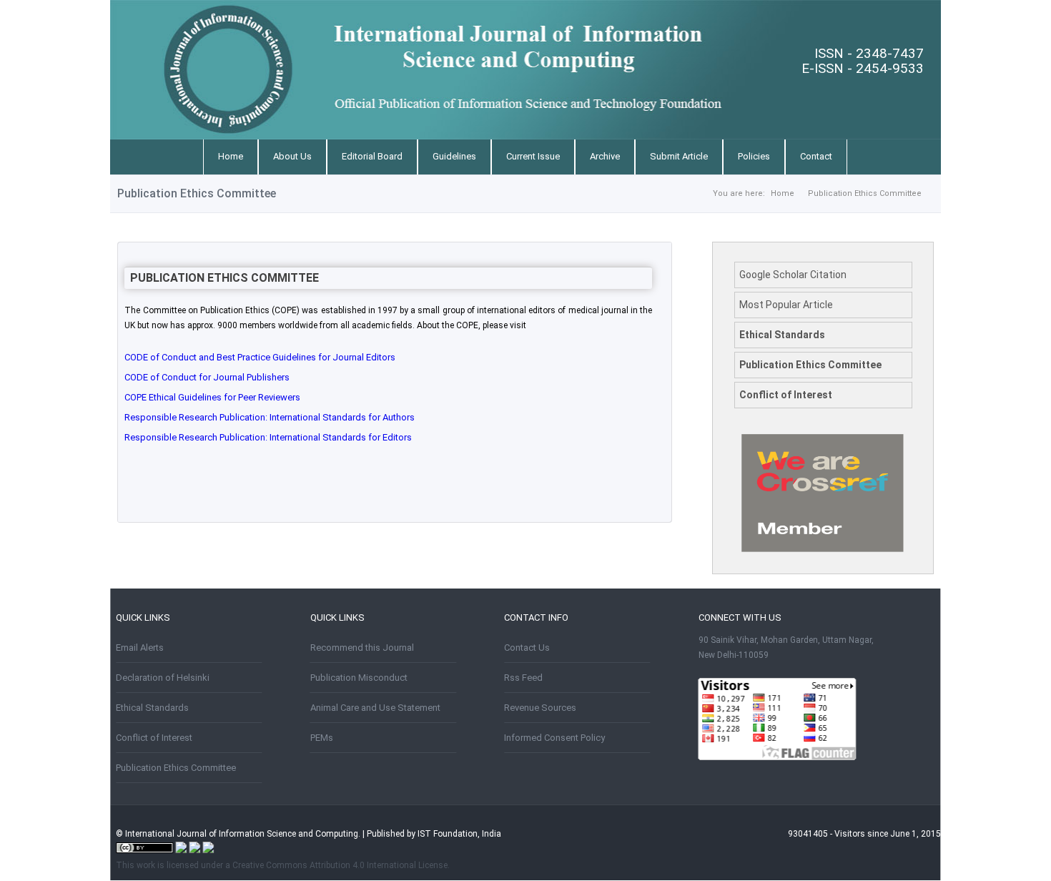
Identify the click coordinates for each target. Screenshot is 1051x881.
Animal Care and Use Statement (375, 707)
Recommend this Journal (362, 647)
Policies (754, 156)
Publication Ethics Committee (865, 193)
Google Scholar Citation (793, 274)
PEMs (321, 737)
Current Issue (533, 156)
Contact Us (527, 647)
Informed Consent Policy (554, 737)
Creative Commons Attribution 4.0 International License (340, 865)
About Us (292, 156)
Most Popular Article (786, 304)
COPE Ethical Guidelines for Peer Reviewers (212, 397)
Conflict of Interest (785, 394)
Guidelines (454, 156)
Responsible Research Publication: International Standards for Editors (268, 437)
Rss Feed (523, 677)
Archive (605, 156)
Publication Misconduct (359, 677)
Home (230, 156)
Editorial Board (372, 156)
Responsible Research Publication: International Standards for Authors (269, 417)
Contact (816, 156)
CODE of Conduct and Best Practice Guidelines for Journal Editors (259, 357)
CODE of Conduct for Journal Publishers (207, 377)
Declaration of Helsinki (162, 677)
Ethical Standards (782, 334)
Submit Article (679, 156)
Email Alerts (140, 647)
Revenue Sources (540, 707)
